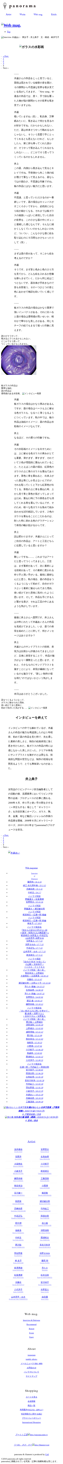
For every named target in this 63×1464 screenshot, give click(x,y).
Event (31, 1333)
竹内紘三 (34, 1084)
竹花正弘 (34, 948)
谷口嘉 (44, 1224)
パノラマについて (31, 1372)
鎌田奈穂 (34, 1004)
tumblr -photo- (31, 1359)
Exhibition (54, 14)
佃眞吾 (34, 1042)
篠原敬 (44, 1194)
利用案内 (31, 1410)
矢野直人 (34, 941)
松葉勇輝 (18, 1276)
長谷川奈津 (34, 1080)
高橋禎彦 (34, 889)
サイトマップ (31, 1376)
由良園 (44, 1298)
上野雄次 (34, 1028)
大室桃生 (18, 1165)
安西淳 (18, 1158)
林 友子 (18, 1262)
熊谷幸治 (34, 1039)
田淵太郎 (34, 1073)
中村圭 (34, 892)
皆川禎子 (34, 1070)
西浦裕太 (34, 1057)
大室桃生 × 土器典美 (34, 976)
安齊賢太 (34, 902)
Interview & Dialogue (31, 1320)
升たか (45, 1269)
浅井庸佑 (18, 1150)
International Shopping (31, 1422)
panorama (22, 6)
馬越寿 (34, 1053)
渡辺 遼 (34, 1001)
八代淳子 (34, 1060)
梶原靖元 (34, 955)
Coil (47, 1454)
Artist (8, 15)
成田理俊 (34, 1032)
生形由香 (34, 990)
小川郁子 (34, 1050)
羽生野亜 (34, 1087)
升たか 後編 (34, 986)
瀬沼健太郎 (44, 1202)
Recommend (31, 1324)
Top (8, 32)
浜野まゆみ (34, 944)
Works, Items (22, 14)
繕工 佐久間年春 (34, 885)
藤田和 (34, 882)
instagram (31, 1355)
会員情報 (31, 1401)
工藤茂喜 (34, 1102)
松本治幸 (44, 1276)
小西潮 (34, 1046)
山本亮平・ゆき (34, 951)
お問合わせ (31, 1368)
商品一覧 (31, 1405)
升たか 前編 (34, 994)
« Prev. (6, 56)
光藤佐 (34, 979)
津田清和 (34, 1025)
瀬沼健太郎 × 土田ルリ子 (34, 983)
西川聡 (34, 1035)
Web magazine (38, 14)
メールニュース (31, 1363)
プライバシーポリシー (31, 1418)
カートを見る (31, 1397)
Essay (31, 1337)
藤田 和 (45, 1262)
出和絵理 (34, 1077)
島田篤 (18, 1202)
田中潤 (18, 1224)
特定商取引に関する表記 (31, 1414)
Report (31, 1329)
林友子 (34, 923)
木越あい (34, 1095)
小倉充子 (34, 1091)
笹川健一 (18, 1194)
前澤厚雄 (18, 1269)
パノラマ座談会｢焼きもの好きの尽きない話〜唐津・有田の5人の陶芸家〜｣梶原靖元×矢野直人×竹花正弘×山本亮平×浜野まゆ (34, 932)
